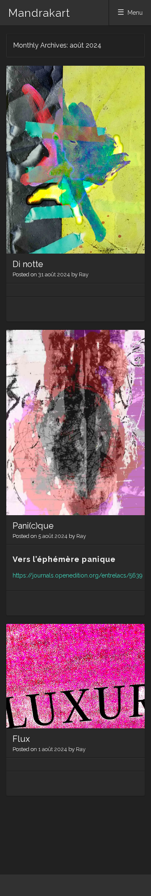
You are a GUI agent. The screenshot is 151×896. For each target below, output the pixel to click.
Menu (135, 12)
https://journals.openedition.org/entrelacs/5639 (78, 575)
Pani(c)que (33, 526)
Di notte (28, 264)
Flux (21, 739)
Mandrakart (39, 13)
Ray (84, 274)
